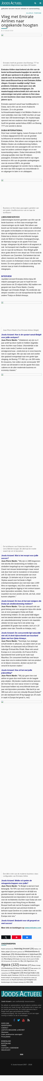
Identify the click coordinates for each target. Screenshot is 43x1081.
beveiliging (10, 959)
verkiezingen (7, 982)
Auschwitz (14, 956)
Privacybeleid (5, 1037)
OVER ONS (5, 1023)
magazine (17, 973)
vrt (30, 982)
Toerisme (37, 13)
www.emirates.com (33, 928)
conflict (16, 961)
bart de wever (26, 956)
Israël (27, 968)
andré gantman (19, 951)
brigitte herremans (22, 959)
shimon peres (6, 979)
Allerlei (29, 13)
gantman (33, 961)
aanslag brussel (24, 948)
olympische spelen (30, 977)
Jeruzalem (6, 970)
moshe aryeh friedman (12, 975)
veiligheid (31, 980)
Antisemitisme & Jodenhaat (29, 954)
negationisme (18, 977)
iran (19, 968)
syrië (16, 980)
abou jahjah (7, 951)
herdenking (10, 968)
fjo (23, 961)
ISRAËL (4, 1045)
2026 (21, 1054)
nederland (35, 975)
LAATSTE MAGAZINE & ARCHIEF (13, 1030)
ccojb (32, 959)
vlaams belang (20, 982)
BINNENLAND (6, 1041)
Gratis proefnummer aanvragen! (11, 1034)
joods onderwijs (17, 970)
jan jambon (36, 968)
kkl (27, 970)
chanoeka (8, 961)
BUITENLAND (6, 1043)
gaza (11, 965)
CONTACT (4, 1028)
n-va (26, 975)
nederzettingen (7, 977)
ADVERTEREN (6, 1025)
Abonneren (4, 1032)
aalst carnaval (8, 949)
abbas (38, 949)
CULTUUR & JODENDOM (9, 1048)
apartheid (5, 956)
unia (23, 980)
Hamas (26, 965)
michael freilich (32, 973)
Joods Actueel (6, 1001)
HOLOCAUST (5, 1050)
